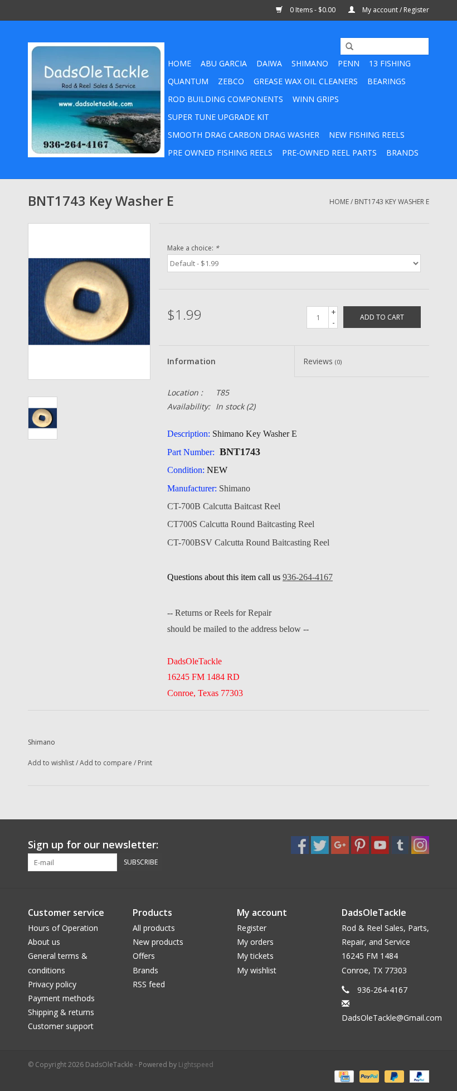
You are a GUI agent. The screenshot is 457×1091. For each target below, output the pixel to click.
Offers (144, 955)
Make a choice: (193, 248)
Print (145, 762)
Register (251, 928)
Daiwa (269, 63)
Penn (348, 63)
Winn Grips (316, 99)
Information (191, 361)
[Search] (345, 46)
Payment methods (61, 998)
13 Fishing (390, 63)
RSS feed (149, 984)
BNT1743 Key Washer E (391, 201)
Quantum (188, 81)
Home (179, 63)
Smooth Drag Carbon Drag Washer (243, 134)
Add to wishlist (51, 762)
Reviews (322, 361)
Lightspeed (195, 1064)
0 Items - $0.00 (312, 10)
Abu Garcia (224, 63)
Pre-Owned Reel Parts (329, 152)
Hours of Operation (63, 928)
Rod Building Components (225, 99)
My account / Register (395, 10)
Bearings (386, 81)
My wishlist (256, 970)
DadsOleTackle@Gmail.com (392, 1017)
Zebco (231, 81)
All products (154, 928)
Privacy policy (52, 984)
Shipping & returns (61, 1012)
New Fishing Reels (367, 134)
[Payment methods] (342, 1075)
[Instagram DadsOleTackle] (420, 845)
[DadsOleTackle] (96, 99)
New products (158, 941)
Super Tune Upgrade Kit (218, 117)
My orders (255, 941)
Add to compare (107, 762)
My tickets (255, 955)
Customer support (61, 1026)
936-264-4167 (308, 577)
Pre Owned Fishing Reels (220, 152)
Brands (402, 152)
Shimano (309, 63)
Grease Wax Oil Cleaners (306, 81)
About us (44, 941)
